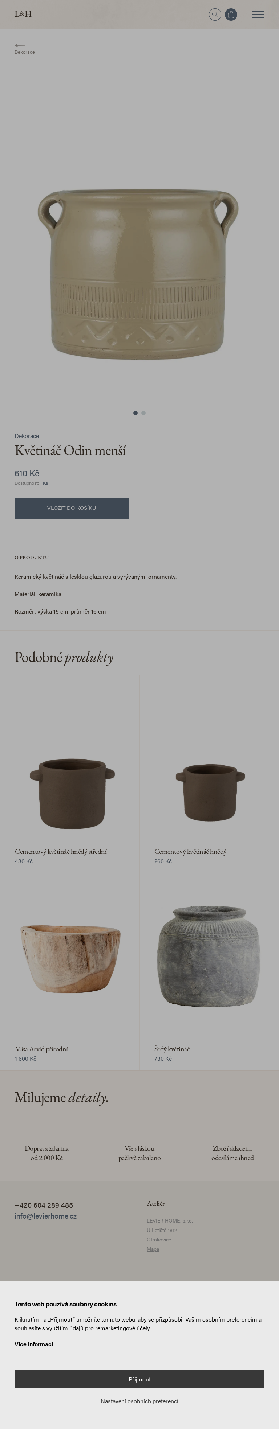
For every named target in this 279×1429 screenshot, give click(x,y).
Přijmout (140, 1379)
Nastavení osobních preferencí (139, 1401)
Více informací (34, 1344)
